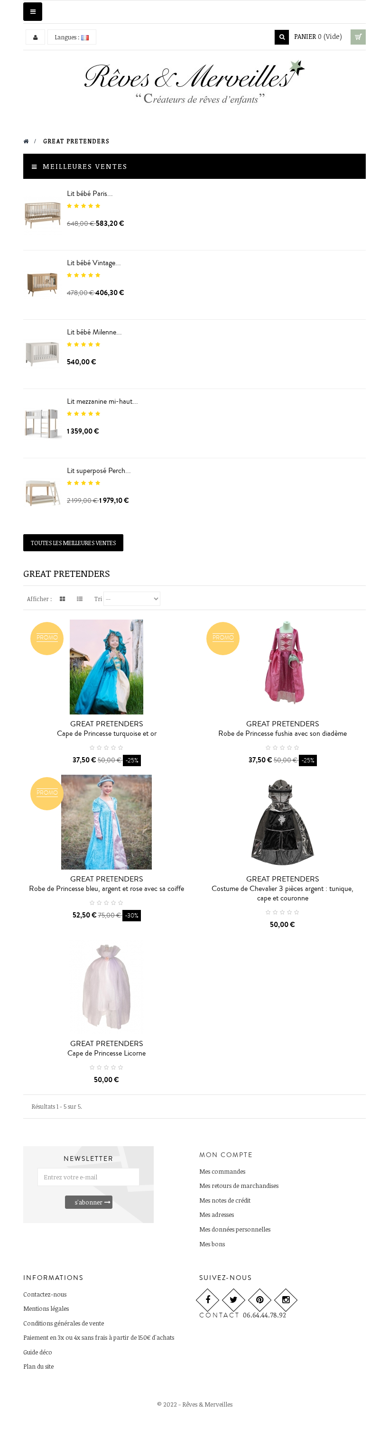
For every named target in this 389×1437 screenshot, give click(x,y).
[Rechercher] (281, 37)
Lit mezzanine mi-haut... (102, 401)
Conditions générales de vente (63, 1323)
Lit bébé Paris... (90, 193)
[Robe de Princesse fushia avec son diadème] (282, 667)
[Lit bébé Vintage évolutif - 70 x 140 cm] (42, 285)
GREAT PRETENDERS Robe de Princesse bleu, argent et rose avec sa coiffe (106, 883)
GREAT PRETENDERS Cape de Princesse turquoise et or (107, 728)
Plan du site (38, 1366)
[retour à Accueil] (26, 141)
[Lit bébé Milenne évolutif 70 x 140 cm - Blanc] (42, 354)
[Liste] (79, 599)
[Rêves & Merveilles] (194, 85)
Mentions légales (46, 1308)
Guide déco (37, 1352)
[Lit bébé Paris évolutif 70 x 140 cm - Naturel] (42, 215)
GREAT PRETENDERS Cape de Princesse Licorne (106, 1048)
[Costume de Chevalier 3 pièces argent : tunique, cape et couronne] (282, 822)
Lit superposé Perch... (99, 470)
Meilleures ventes (85, 166)
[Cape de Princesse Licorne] (106, 986)
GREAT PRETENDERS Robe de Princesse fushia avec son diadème (282, 728)
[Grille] (62, 599)
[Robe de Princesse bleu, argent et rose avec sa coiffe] (106, 822)
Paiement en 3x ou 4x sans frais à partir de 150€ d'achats (98, 1337)
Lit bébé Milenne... (94, 332)
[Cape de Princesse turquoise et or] (106, 667)
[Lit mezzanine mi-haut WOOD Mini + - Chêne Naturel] (42, 423)
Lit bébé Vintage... (94, 263)
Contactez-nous (44, 1294)
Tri (98, 599)
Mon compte (226, 1155)
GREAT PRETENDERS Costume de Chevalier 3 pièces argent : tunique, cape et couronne (282, 888)
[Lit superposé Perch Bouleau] (42, 492)
